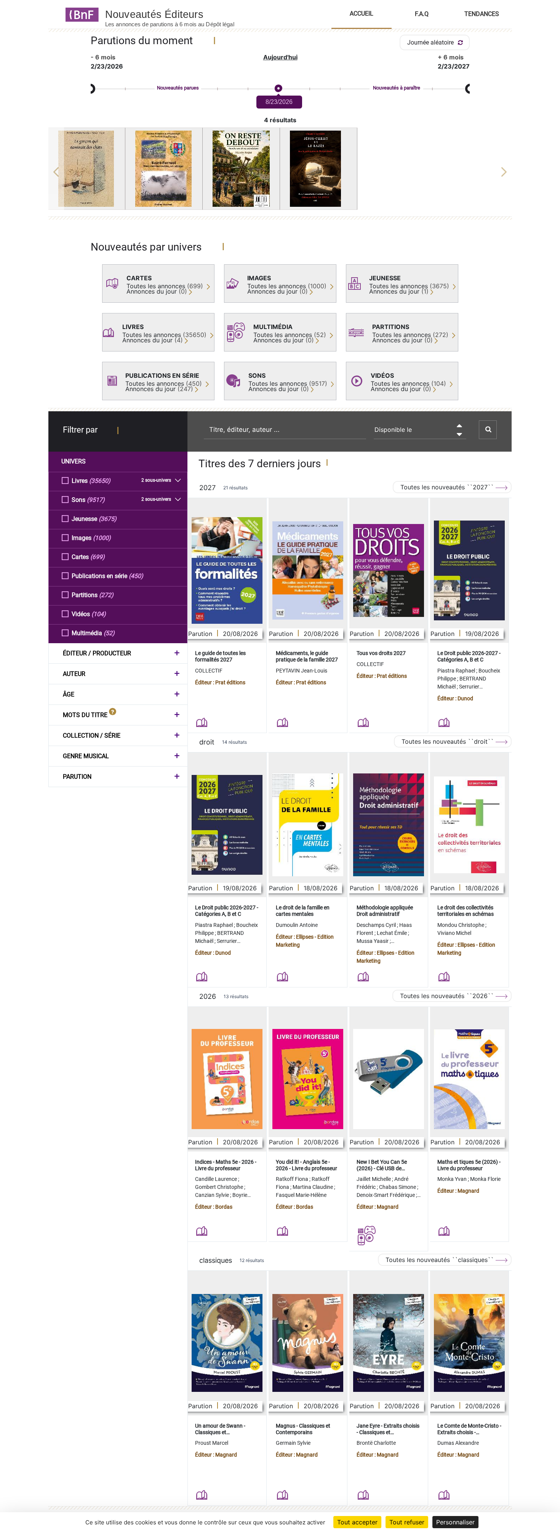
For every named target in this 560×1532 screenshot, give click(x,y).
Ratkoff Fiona (292, 1179)
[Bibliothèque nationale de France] (80, 14)
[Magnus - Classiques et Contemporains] (307, 1343)
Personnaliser (455, 1522)
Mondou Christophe (461, 925)
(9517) (96, 499)
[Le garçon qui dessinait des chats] (86, 169)
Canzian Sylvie (212, 1195)
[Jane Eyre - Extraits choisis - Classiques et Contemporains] (388, 1343)
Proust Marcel (211, 1443)
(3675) (108, 518)
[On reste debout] (241, 169)
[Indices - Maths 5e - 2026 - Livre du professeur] (227, 1079)
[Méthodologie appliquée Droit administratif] (388, 824)
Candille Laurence (216, 1179)
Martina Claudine (313, 1187)
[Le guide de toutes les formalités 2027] (227, 570)
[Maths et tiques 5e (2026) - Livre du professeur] (469, 1079)
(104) (98, 614)
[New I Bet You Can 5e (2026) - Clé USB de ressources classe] (388, 1079)
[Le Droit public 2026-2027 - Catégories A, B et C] (469, 570)
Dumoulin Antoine (297, 925)
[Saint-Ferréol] (163, 169)
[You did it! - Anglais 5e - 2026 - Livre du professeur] (307, 1079)
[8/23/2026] (278, 88)
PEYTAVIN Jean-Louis (301, 671)
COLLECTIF (208, 671)
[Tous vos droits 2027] (388, 570)
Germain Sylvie (293, 1443)
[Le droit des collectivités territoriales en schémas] (469, 825)
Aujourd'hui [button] (280, 57)
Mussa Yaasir (373, 941)
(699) (97, 557)
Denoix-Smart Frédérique (386, 1195)
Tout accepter (357, 1522)
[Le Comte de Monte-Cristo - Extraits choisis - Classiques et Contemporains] (469, 1343)
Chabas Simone (398, 1187)
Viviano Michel (454, 933)
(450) (136, 576)
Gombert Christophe (219, 1187)
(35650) (99, 480)
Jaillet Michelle (374, 1179)
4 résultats (280, 120)
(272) (106, 595)
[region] (280, 172)
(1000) (102, 538)
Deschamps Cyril (377, 925)
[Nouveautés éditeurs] (176, 14)
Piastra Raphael (456, 671)
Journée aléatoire (431, 42)
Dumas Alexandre (458, 1443)
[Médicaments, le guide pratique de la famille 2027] (307, 570)
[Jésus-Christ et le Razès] (318, 169)
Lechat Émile (392, 933)
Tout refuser (406, 1522)
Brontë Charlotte (376, 1443)
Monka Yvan (452, 1179)
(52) (109, 633)
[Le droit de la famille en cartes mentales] (307, 824)
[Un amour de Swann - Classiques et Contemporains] (227, 1343)
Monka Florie (485, 1179)
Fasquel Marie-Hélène (301, 1195)
